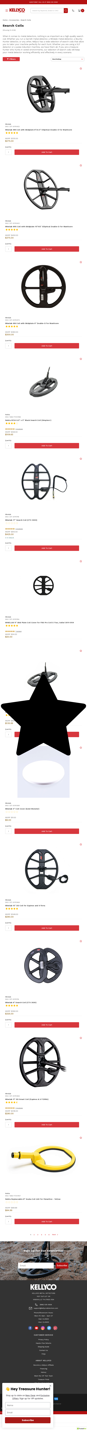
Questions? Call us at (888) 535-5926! (43, 2)
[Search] (66, 10)
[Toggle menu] (6, 10)
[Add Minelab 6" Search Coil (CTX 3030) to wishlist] (81, 941)
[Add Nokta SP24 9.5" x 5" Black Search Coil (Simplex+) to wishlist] (81, 359)
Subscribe (28, 1420)
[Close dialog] (50, 1386)
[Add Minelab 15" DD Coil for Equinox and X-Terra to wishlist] (81, 844)
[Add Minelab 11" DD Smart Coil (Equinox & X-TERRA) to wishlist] (81, 1038)
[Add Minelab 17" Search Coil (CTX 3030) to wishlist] (81, 458)
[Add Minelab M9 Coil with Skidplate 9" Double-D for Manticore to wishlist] (81, 262)
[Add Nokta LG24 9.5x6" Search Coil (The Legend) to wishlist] (81, 651)
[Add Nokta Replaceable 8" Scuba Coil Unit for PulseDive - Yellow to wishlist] (81, 1138)
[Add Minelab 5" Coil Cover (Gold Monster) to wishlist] (81, 747)
